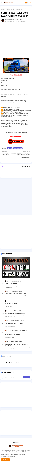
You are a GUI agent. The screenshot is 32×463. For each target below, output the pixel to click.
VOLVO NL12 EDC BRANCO (11, 303)
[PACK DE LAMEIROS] (16, 267)
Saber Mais (11, 456)
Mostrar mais (26, 166)
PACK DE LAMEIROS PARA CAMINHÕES (15, 313)
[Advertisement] (16, 41)
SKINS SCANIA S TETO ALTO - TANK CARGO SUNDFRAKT (16, 345)
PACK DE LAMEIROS (11, 284)
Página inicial (5, 8)
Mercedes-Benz (14, 8)
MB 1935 (10, 148)
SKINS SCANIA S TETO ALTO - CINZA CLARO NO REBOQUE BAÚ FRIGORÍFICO (16, 333)
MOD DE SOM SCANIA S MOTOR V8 (14, 323)
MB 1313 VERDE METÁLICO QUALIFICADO (15, 294)
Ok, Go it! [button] (5, 460)
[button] (30, 2)
